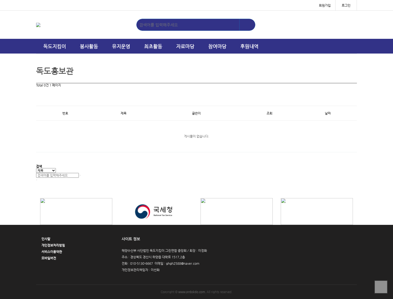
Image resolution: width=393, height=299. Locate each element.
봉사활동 (89, 46)
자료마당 (185, 46)
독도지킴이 (54, 46)
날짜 (328, 113)
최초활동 (153, 46)
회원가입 (325, 5)
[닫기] (36, 179)
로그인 (346, 5)
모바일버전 (48, 258)
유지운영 (121, 46)
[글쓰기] (38, 101)
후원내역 (249, 46)
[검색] (247, 25)
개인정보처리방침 (53, 245)
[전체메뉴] (350, 46)
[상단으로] (381, 287)
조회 (269, 113)
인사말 (45, 239)
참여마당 (217, 46)
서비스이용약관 (51, 251)
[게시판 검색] (38, 91)
